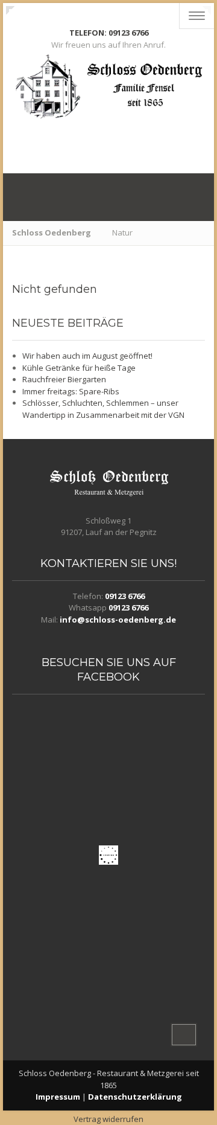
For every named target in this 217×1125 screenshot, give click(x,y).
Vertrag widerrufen (108, 1119)
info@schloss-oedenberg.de (118, 619)
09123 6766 (125, 596)
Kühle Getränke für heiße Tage (79, 367)
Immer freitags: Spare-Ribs (70, 391)
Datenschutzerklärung (135, 1096)
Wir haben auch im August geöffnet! (87, 355)
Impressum (58, 1096)
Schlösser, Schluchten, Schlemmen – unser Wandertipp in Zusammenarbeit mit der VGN (103, 408)
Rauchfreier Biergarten (64, 379)
